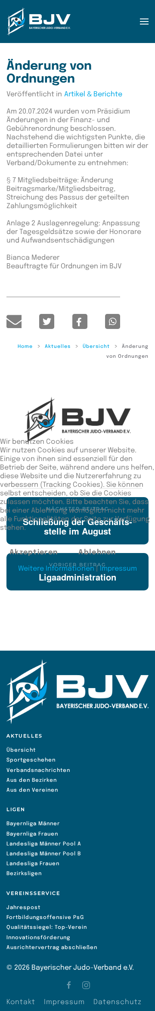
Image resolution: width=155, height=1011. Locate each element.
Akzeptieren (33, 552)
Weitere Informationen (56, 568)
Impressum (118, 568)
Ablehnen (97, 552)
